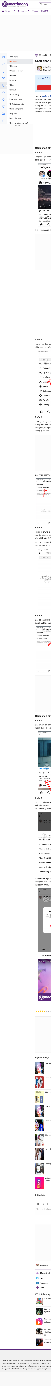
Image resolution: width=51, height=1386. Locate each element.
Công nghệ (43, 55)
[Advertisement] (16, 142)
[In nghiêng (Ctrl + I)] (47, 1204)
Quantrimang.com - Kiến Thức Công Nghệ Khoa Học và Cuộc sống (16, 4)
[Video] (3, 106)
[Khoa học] (3, 121)
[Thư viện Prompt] (3, 64)
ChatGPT (44, 11)
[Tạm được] (38, 1011)
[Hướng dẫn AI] (3, 71)
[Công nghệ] (3, 85)
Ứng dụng (36, 1361)
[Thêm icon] (38, 1204)
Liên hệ (42, 1361)
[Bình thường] (40, 1011)
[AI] (3, 56)
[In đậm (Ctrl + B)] (43, 1204)
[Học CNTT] (3, 92)
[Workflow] (3, 78)
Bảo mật (20, 1361)
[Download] (3, 99)
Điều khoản (13, 1361)
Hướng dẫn (28, 1361)
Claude (35, 11)
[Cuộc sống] (3, 113)
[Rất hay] (45, 1011)
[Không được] (36, 1011)
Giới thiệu (5, 1361)
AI (14, 11)
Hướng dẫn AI (24, 11)
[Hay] (43, 1011)
